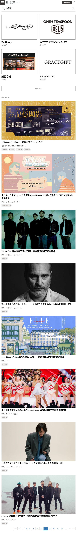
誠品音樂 (6, 76)
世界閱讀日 (19, 149)
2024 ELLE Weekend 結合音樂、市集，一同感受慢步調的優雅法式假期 (33, 357)
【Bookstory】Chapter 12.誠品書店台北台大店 (22, 142)
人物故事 (4, 258)
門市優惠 (4, 149)
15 (54, 529)
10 (33, 529)
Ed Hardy (7, 42)
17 (62, 529)
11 (37, 529)
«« (15, 529)
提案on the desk (6, 205)
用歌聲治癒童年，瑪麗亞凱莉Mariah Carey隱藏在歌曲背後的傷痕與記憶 (34, 410)
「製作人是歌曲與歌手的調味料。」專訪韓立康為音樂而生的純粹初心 (33, 463)
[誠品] (13, 2)
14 (50, 529)
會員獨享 (11, 149)
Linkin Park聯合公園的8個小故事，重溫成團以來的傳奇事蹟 (28, 251)
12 (41, 529)
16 (58, 529)
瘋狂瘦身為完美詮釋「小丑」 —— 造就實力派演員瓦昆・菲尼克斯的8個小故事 (37, 304)
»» (73, 529)
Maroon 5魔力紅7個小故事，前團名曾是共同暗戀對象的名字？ (29, 516)
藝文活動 (4, 364)
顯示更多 (38, 88)
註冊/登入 (67, 2)
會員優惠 (27, 149)
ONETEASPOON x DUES (53, 42)
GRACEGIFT (47, 76)
